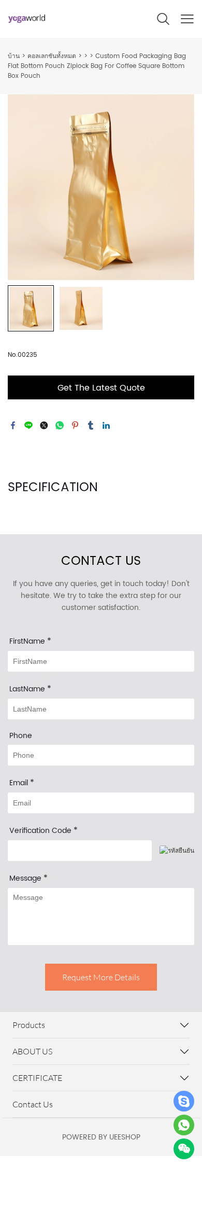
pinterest (75, 425)
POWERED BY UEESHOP (101, 1137)
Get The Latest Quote (101, 388)
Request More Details (101, 977)
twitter (44, 425)
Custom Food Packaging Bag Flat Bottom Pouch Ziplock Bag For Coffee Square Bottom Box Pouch (97, 66)
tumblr (90, 425)
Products (28, 1025)
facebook (13, 425)
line (28, 425)
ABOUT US (32, 1051)
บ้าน (14, 56)
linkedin (106, 425)
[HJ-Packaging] (184, 1101)
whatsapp (59, 425)
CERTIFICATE (37, 1078)
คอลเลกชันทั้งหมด (51, 56)
